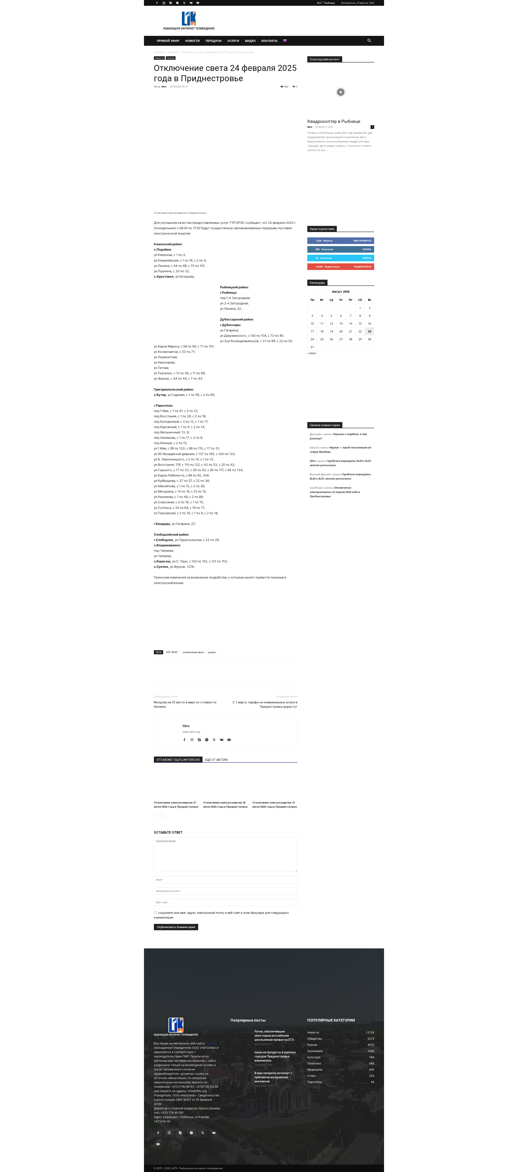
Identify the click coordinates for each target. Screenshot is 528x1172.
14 (350, 323)
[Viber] (196, 96)
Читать (366, 249)
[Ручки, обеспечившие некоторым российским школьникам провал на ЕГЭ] (241, 1036)
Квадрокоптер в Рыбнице (333, 121)
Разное (170, 57)
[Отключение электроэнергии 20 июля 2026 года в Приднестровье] (225, 783)
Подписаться (362, 266)
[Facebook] (157, 3)
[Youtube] (198, 3)
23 (369, 331)
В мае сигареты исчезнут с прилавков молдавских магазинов (273, 1077)
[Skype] (170, 3)
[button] (369, 41)
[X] (184, 3)
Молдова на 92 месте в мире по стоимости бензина (185, 704)
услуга (212, 652)
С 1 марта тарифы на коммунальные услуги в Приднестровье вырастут (265, 704)
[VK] (167, 96)
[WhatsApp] (205, 96)
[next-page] (163, 815)
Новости (192, 41)
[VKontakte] (191, 3)
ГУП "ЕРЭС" (172, 652)
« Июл (311, 353)
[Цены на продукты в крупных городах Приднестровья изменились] (241, 1057)
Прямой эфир (168, 41)
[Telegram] (177, 3)
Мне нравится (362, 240)
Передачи (214, 41)
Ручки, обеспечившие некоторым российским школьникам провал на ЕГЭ (274, 1035)
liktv (163, 86)
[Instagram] (164, 3)
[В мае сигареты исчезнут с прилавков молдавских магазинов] (241, 1078)
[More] (215, 96)
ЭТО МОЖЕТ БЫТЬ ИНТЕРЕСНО (178, 759)
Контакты (269, 41)
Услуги (233, 41)
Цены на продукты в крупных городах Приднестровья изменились (275, 1056)
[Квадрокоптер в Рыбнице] (340, 92)
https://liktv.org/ (191, 731)
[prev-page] (156, 815)
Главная (159, 52)
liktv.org (210, 1043)
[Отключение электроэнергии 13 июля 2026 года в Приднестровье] (274, 783)
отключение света (193, 652)
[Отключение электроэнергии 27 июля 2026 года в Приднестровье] (176, 783)
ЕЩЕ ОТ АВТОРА (216, 759)
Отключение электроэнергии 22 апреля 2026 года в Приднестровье (335, 492)
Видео (250, 41)
